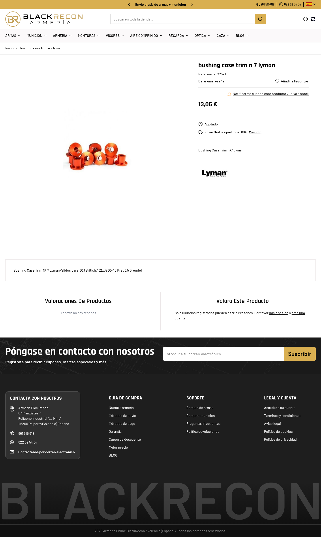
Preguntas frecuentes (203, 423)
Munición (34, 35)
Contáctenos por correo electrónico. (47, 452)
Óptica (200, 35)
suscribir (299, 353)
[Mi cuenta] (305, 19)
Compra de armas (199, 407)
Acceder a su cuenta (279, 407)
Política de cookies (278, 431)
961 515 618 (267, 4)
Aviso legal (272, 423)
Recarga (176, 35)
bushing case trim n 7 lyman (41, 48)
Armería (60, 35)
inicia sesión (278, 313)
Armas (10, 35)
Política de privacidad (280, 439)
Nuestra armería (121, 407)
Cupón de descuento (125, 439)
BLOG (113, 455)
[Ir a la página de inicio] (44, 19)
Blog (240, 35)
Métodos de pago (122, 423)
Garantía (115, 431)
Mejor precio (118, 447)
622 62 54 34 (292, 4)
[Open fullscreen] (97, 153)
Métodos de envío (122, 415)
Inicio (9, 48)
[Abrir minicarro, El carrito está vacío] (313, 18)
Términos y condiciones (282, 415)
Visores (113, 35)
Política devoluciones (202, 431)
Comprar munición (200, 415)
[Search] (260, 19)
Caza (221, 35)
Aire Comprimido (144, 35)
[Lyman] (214, 173)
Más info (255, 132)
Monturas (86, 35)
